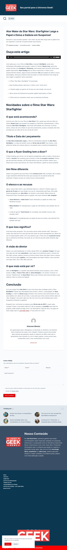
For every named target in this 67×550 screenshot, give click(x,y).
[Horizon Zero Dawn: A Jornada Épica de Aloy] (5, 414)
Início (4, 475)
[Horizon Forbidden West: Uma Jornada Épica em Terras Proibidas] (5, 421)
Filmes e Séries (36, 45)
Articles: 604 (33, 342)
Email (27, 367)
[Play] (8, 57)
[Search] (4, 18)
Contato (5, 476)
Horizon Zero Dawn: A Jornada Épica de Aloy (21, 414)
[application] (33, 57)
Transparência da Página (10, 484)
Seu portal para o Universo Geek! (36, 7)
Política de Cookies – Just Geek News (13, 486)
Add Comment (9, 373)
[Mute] (54, 57)
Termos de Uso (7, 482)
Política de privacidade (9, 480)
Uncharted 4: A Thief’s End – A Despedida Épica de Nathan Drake (51, 421)
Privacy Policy (15, 391)
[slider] (57, 57)
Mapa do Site (6, 488)
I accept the (12, 391)
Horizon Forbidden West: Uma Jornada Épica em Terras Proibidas (20, 421)
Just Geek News (24, 310)
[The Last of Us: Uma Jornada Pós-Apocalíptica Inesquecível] (37, 414)
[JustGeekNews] (13, 442)
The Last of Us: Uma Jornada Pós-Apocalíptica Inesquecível (51, 414)
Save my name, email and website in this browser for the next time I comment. (25, 388)
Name (7, 367)
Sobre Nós (6, 478)
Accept (8, 544)
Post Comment (9, 395)
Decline (16, 544)
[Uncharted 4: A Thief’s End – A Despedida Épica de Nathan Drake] (37, 421)
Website (48, 367)
